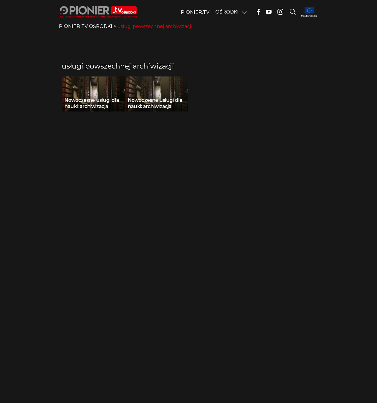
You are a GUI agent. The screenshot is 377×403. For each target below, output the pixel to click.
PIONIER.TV (195, 12)
